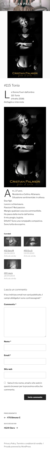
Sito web (8, 369)
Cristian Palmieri (22, 4)
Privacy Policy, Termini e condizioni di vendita (23, 443)
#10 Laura (8, 273)
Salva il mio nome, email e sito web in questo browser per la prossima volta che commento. (23, 386)
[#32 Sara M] (12, 241)
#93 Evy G (28, 250)
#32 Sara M (9, 250)
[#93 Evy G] (32, 241)
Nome (7, 341)
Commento (10, 304)
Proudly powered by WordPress (17, 446)
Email (7, 355)
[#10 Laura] (12, 264)
